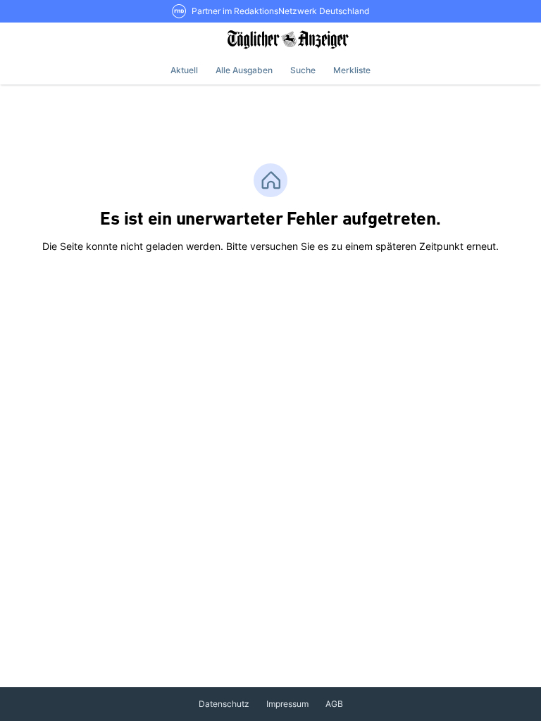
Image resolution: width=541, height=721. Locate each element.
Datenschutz (224, 703)
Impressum (287, 703)
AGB (334, 703)
